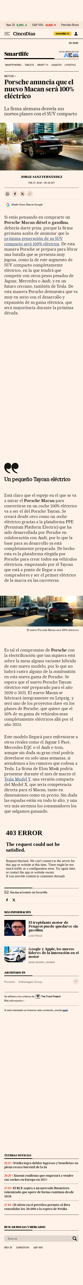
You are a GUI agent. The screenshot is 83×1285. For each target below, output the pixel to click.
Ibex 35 (10, 25)
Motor (9, 76)
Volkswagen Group (30, 982)
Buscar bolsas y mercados (24, 1227)
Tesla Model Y (17, 779)
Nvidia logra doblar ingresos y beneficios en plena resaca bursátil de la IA (41, 1165)
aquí (65, 1010)
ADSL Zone (68, 55)
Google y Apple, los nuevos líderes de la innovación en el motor (54, 953)
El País (73, 43)
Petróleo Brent (70, 25)
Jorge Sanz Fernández (41, 177)
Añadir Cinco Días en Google (27, 204)
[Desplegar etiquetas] (76, 981)
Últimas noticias (17, 1155)
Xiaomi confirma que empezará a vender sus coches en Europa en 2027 (38, 1178)
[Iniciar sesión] (76, 34)
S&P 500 (37, 25)
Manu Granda (36, 962)
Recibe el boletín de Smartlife (28, 892)
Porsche (9, 982)
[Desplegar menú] (7, 33)
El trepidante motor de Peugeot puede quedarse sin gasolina (53, 926)
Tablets (29, 65)
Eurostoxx (22, 1247)
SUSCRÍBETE (63, 33)
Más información (13, 1000)
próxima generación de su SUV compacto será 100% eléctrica (33, 241)
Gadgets (57, 65)
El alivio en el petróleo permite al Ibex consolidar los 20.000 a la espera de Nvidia (37, 1207)
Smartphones (13, 65)
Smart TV (42, 65)
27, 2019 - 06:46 (41, 182)
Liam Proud (35, 936)
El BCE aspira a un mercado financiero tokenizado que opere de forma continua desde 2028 (39, 1192)
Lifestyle (70, 65)
